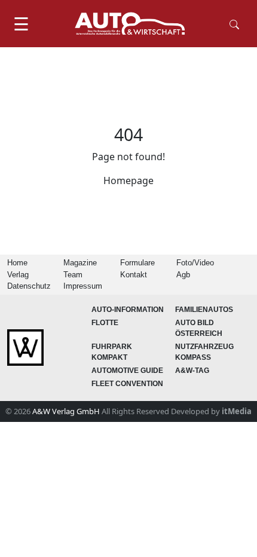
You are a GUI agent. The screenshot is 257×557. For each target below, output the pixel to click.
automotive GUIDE (127, 370)
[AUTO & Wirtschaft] (129, 23)
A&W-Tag (192, 370)
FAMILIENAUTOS (204, 309)
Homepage (128, 180)
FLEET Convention (127, 384)
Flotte (104, 323)
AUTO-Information (127, 309)
